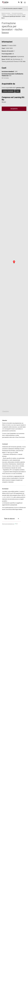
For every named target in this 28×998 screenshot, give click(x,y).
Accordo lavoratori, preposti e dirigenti (12, 8)
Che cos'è (4, 102)
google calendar (8, 91)
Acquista (14, 109)
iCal (18, 91)
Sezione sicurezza (5, 13)
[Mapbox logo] (5, 411)
